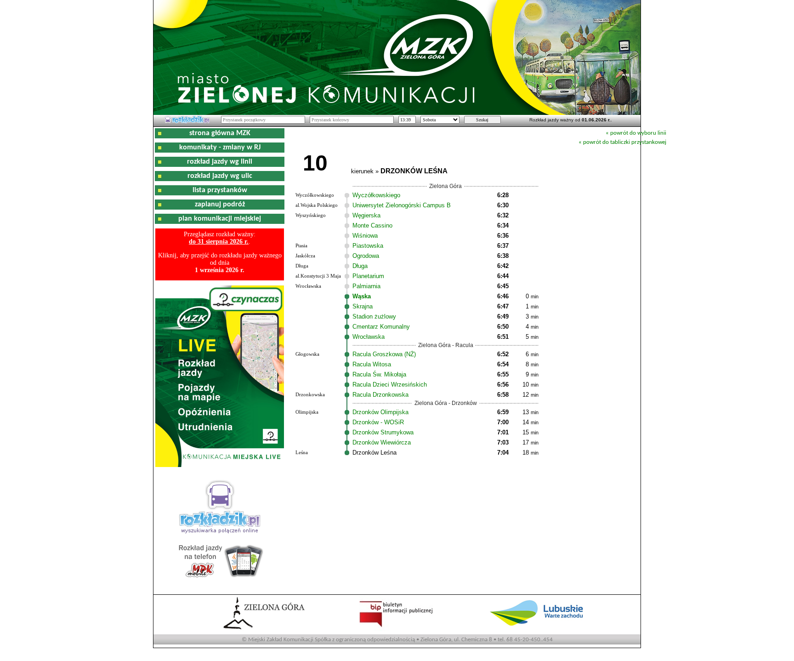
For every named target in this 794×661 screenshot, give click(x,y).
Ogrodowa (365, 255)
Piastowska (367, 245)
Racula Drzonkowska (380, 394)
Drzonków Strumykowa (383, 432)
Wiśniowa (365, 235)
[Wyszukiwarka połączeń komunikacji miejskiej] (187, 121)
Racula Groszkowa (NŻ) (384, 354)
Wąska (361, 296)
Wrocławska (368, 336)
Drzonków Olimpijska (380, 412)
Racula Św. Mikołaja (379, 374)
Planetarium (368, 276)
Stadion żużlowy (374, 316)
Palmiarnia (366, 286)
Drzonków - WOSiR (378, 422)
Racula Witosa (371, 364)
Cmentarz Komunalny (381, 326)
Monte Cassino (372, 225)
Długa (360, 265)
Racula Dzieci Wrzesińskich (389, 384)
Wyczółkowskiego (376, 195)
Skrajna (362, 306)
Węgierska (366, 215)
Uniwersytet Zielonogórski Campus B (401, 205)
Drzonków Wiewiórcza (381, 442)
